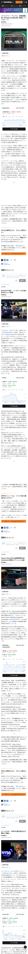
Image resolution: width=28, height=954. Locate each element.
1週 (6, 116)
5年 (19, 116)
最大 (22, 116)
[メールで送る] (15, 260)
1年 (16, 116)
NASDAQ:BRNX (7, 332)
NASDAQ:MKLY (15, 619)
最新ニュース (5, 5)
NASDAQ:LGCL (7, 873)
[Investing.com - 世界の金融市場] (9, 2)
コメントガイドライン (5, 284)
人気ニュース (13, 5)
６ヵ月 (13, 116)
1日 (3, 116)
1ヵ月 (9, 116)
